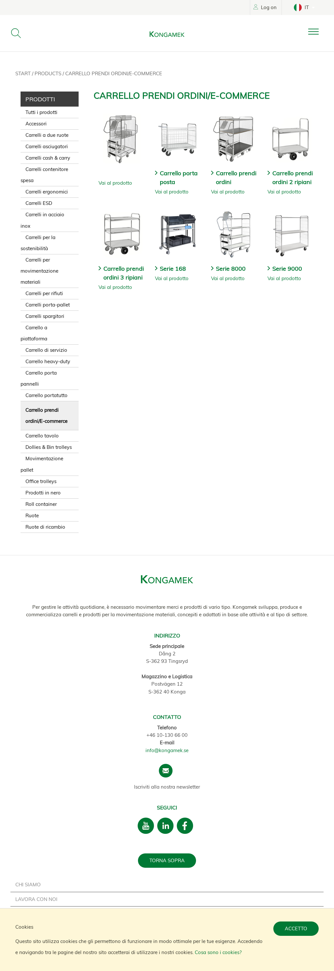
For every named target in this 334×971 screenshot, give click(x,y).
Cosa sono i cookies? (218, 952)
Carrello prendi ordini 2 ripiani (292, 177)
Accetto (296, 928)
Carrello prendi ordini (236, 177)
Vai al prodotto (115, 183)
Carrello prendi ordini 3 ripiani (123, 273)
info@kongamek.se (167, 750)
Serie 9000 (287, 268)
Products (49, 73)
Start (23, 73)
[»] (318, 32)
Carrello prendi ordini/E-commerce (113, 73)
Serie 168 (173, 268)
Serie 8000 (231, 268)
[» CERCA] (16, 33)
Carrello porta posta (179, 177)
